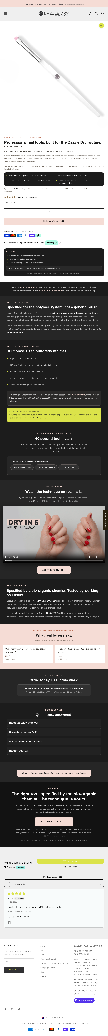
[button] (10, 197)
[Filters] (7, 884)
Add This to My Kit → (54, 570)
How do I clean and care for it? (23, 732)
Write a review (70, 861)
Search (43, 946)
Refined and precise (46, 467)
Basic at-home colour (22, 467)
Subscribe (14, 970)
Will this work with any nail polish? (26, 741)
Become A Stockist (48, 959)
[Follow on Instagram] (12, 1009)
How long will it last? (19, 750)
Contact (43, 976)
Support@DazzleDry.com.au (91, 982)
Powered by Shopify (77, 1023)
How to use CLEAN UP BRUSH (24, 722)
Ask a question (70, 866)
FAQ (42, 950)
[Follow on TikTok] (19, 1009)
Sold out (54, 211)
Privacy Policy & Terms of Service (54, 963)
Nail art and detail (69, 467)
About (43, 954)
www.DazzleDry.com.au (89, 985)
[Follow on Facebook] (5, 1009)
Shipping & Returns (48, 967)
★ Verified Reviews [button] (105, 520)
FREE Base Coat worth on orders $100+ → (45, 4)
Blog (42, 972)
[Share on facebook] (9, 922)
